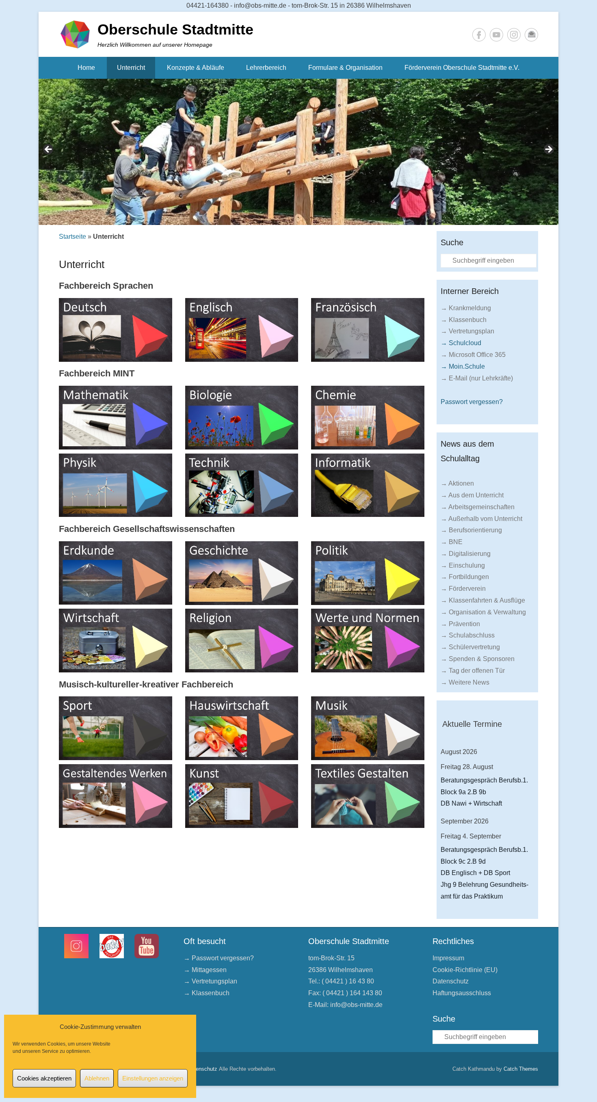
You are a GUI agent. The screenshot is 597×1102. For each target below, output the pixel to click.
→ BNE (452, 541)
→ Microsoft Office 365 (473, 354)
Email (531, 34)
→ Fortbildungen (465, 576)
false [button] (49, 150)
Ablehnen (96, 1078)
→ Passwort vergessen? (219, 958)
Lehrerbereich (266, 67)
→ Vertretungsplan (467, 331)
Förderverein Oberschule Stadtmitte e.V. (461, 67)
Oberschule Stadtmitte (175, 29)
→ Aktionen (457, 483)
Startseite (72, 236)
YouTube (496, 34)
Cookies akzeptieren (44, 1078)
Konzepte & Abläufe (195, 67)
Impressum (448, 958)
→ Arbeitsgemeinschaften (478, 506)
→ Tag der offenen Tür (473, 670)
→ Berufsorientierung (471, 530)
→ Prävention (460, 623)
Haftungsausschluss (462, 993)
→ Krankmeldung (466, 308)
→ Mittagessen (205, 969)
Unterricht (131, 67)
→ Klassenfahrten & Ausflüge (483, 600)
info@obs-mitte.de (356, 1004)
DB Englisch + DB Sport (475, 872)
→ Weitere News (465, 682)
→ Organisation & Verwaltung (483, 612)
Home (86, 67)
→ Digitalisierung (466, 553)
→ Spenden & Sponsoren (478, 658)
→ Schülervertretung (470, 647)
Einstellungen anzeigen (152, 1078)
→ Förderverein (463, 588)
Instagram (514, 34)
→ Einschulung (463, 565)
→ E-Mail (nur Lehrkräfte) (477, 378)
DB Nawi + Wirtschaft (471, 803)
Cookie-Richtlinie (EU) (465, 969)
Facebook (479, 34)
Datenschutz (451, 981)
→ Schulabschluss (468, 635)
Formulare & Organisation (345, 67)
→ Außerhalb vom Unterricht (481, 518)
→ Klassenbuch (464, 319)
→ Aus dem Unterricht (472, 495)
